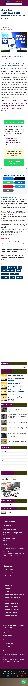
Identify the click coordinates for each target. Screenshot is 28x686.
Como (12, 221)
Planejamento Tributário (12, 609)
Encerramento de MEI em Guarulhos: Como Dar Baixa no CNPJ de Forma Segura (17, 410)
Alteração (8, 140)
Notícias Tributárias (11, 615)
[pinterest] (21, 1)
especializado (15, 274)
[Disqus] (14, 298)
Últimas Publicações (11, 570)
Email (8, 190)
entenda (4, 267)
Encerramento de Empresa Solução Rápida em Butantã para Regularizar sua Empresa (12, 257)
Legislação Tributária (11, 612)
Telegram (20, 186)
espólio (18, 270)
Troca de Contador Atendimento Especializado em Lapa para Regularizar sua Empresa (17, 442)
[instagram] (12, 1)
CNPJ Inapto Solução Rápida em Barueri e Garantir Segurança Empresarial (17, 391)
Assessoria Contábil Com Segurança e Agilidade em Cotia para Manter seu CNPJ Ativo (13, 244)
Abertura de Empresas (10, 529)
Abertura (8, 138)
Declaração (3, 212)
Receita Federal (5, 466)
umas (3, 270)
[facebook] (8, 1)
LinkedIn (20, 182)
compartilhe (5, 277)
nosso (12, 277)
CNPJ (7, 144)
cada (20, 267)
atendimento (5, 274)
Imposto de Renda (6, 457)
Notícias (4, 463)
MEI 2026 (7, 600)
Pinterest (8, 186)
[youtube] (19, 1)
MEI (2, 460)
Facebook (8, 178)
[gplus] (10, 1)
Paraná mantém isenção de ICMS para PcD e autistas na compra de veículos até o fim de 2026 (17, 435)
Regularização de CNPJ (11, 606)
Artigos (4, 451)
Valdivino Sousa (7, 27)
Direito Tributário (10, 582)
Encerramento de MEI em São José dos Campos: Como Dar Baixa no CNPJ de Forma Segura (17, 416)
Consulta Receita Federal (12, 597)
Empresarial (5, 454)
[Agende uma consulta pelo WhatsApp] (23, 681)
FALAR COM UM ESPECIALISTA (14, 163)
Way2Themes (20, 673)
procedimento (12, 267)
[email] (17, 1)
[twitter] (6, 1)
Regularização (9, 142)
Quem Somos (7, 525)
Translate (14, 479)
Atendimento (9, 126)
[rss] (15, 1)
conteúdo (19, 277)
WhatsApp (8, 182)
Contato (5, 544)
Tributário (4, 469)
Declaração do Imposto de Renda (14, 594)
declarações (10, 270)
